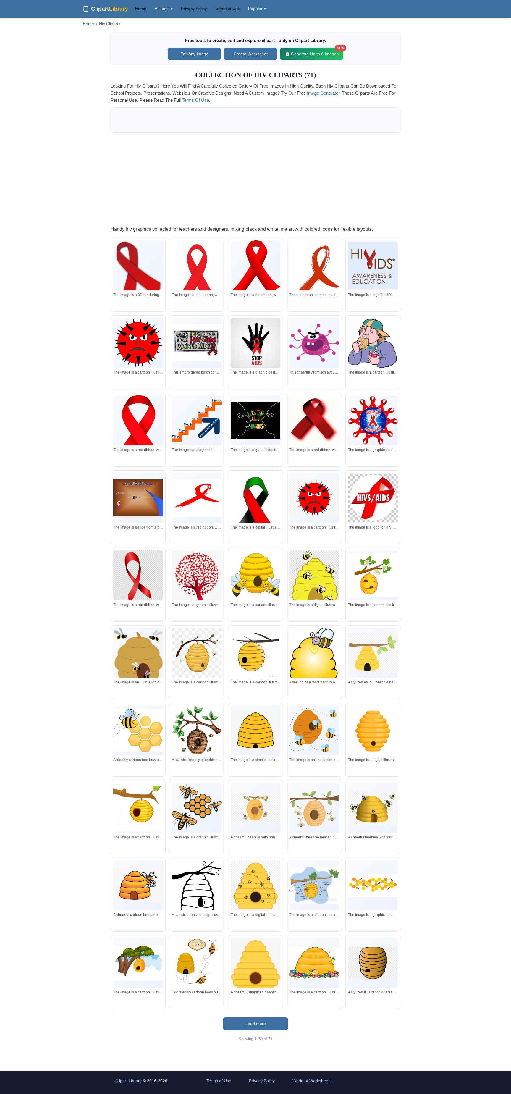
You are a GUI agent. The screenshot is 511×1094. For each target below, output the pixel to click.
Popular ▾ (257, 8)
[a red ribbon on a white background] (196, 273)
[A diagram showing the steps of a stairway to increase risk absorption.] (196, 420)
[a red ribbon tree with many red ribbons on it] (196, 586)
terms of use (195, 100)
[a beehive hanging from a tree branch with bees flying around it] (314, 885)
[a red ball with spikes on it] (314, 498)
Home (140, 8)
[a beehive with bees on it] (255, 886)
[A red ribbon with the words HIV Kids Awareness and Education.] (373, 265)
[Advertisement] (255, 179)
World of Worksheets (311, 1080)
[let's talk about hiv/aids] (255, 420)
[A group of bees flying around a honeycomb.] (196, 807)
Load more (255, 1023)
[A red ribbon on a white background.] (138, 277)
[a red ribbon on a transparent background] (138, 577)
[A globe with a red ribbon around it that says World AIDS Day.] (373, 420)
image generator (323, 93)
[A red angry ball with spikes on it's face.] (138, 343)
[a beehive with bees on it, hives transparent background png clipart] (314, 577)
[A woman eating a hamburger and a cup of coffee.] (373, 343)
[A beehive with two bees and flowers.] (314, 962)
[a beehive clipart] (255, 730)
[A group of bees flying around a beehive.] (138, 658)
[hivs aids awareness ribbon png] (373, 498)
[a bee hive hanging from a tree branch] (138, 963)
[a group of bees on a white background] (373, 885)
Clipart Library (128, 1080)
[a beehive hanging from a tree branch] (255, 653)
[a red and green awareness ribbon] (255, 511)
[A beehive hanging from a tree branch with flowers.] (373, 575)
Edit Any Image (194, 53)
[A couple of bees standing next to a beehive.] (255, 575)
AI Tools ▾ (164, 8)
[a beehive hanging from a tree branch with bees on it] (196, 653)
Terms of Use (227, 8)
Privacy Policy (194, 8)
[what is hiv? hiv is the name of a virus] (138, 497)
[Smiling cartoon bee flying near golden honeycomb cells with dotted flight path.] (138, 730)
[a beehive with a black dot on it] (373, 730)
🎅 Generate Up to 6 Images (314, 52)
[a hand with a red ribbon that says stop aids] (255, 343)
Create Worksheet (251, 53)
